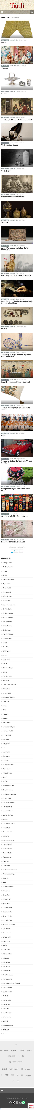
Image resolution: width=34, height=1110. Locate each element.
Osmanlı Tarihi (7, 853)
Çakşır (4, 42)
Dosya (5, 672)
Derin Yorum (6, 651)
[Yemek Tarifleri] (29, 1051)
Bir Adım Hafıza (7, 609)
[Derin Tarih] (4, 1069)
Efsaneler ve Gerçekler (9, 685)
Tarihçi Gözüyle (7, 979)
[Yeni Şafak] (4, 1051)
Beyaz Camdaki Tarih (9, 605)
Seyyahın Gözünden (9, 924)
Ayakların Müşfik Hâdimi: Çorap (14, 516)
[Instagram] (17, 1102)
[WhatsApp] (23, 1102)
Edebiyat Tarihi (7, 676)
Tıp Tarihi (5, 996)
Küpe (3, 435)
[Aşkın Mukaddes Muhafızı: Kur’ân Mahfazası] (17, 235)
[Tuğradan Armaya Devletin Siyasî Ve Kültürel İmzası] (17, 342)
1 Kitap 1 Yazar (7, 563)
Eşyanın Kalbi (5, 40)
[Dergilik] (13, 1080)
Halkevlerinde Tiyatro (9, 727)
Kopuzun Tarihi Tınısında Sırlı (13, 542)
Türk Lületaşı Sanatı (9, 145)
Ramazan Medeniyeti (9, 874)
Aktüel (5, 575)
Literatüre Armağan (9, 802)
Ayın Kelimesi (7, 592)
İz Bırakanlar (6, 756)
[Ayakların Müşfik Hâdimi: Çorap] (17, 503)
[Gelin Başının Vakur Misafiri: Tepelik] (17, 263)
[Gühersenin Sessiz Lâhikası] (17, 184)
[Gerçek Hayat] (6, 1075)
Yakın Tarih (6, 1029)
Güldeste (5, 714)
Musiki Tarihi (6, 828)
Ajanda (5, 571)
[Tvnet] (14, 1051)
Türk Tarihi (6, 1008)
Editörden (6, 680)
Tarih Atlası (6, 962)
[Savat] (17, 81)
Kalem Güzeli (7, 769)
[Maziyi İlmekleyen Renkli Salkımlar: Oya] (17, 476)
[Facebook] (10, 1102)
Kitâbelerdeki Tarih (8, 786)
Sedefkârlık (6, 171)
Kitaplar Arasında (8, 790)
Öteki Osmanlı (7, 857)
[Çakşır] (17, 29)
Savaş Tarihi (6, 895)
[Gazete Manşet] (15, 1062)
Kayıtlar (5, 777)
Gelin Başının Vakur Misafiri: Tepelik (16, 275)
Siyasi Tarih (6, 941)
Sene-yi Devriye (7, 916)
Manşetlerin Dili (7, 807)
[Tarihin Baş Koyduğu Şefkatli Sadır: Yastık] (17, 395)
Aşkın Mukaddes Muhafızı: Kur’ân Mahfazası (15, 249)
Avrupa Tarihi (7, 588)
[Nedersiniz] (18, 1080)
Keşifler (5, 781)
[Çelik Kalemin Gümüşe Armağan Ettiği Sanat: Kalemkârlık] (17, 288)
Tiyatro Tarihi (7, 1000)
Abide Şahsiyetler (8, 567)
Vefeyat (5, 1021)
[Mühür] (17, 316)
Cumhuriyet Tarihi (8, 634)
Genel (4, 706)
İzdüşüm (5, 760)
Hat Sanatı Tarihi (8, 731)
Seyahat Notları (7, 920)
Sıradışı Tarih (7, 937)
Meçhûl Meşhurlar (8, 815)
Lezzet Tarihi (7, 798)
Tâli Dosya (6, 958)
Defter (5, 643)
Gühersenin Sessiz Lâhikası (12, 196)
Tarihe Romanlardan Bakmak (11, 983)
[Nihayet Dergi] (14, 1069)
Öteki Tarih (6, 861)
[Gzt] (22, 1051)
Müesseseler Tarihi (8, 823)
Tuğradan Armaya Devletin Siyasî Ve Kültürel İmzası (16, 355)
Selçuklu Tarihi (7, 912)
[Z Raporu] (25, 1069)
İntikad (5, 748)
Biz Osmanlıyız (7, 621)
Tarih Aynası (6, 966)
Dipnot (5, 664)
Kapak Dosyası (7, 773)
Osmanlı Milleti (7, 844)
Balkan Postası (7, 596)
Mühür (4, 329)
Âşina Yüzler (6, 584)
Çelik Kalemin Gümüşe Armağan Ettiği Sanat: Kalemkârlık (16, 302)
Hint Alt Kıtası (7, 735)
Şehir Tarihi (6, 903)
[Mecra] (11, 1056)
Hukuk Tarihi (6, 743)
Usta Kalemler (7, 1017)
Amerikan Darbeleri (8, 579)
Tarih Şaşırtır (6, 971)
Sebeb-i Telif (6, 899)
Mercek (5, 819)
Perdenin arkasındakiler (10, 870)
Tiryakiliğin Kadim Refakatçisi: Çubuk (16, 119)
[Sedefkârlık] (17, 158)
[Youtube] (20, 1102)
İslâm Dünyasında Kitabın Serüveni (15, 382)
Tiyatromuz (6, 1004)
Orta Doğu (6, 836)
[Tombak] (17, 209)
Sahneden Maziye (8, 886)
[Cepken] (17, 55)
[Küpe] (17, 422)
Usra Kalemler (7, 1013)
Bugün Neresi (7, 630)
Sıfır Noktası (6, 929)
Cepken (4, 68)
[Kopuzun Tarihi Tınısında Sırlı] (17, 529)
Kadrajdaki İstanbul (8, 764)
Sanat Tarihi (6, 891)
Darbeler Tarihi (7, 638)
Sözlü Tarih (6, 950)
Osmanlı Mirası (7, 849)
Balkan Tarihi (6, 600)
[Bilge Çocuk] (12, 1075)
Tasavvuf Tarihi (7, 992)
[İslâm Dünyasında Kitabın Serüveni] (17, 369)
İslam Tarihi (6, 752)
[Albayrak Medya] (16, 1045)
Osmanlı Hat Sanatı (8, 840)
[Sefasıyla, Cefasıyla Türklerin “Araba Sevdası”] (17, 448)
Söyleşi (5, 945)
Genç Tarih (6, 701)
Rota (4, 882)
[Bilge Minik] (17, 1075)
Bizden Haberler (7, 626)
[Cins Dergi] (1, 1075)
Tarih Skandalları (8, 975)
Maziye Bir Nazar (8, 811)
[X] (14, 1102)
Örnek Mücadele (8, 832)
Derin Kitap (6, 647)
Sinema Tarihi (7, 933)
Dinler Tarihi (6, 659)
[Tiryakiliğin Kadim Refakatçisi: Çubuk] (17, 106)
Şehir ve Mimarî (7, 907)
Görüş (5, 710)
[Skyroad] (28, 1075)
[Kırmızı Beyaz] (22, 1075)
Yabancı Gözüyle (8, 1025)
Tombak (4, 222)
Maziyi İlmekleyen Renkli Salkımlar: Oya (15, 490)
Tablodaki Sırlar (7, 954)
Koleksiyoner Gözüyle (9, 794)
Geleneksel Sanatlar (9, 697)
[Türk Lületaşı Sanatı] (17, 132)
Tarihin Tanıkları (7, 987)
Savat (3, 94)
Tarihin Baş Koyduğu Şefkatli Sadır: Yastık (15, 409)
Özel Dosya (6, 865)
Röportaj (5, 878)
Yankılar (5, 1034)
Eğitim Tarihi (6, 689)
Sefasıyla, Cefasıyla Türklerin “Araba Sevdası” (16, 462)
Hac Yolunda (7, 722)
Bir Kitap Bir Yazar (8, 613)
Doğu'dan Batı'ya (8, 668)
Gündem (5, 718)
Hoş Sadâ (6, 739)
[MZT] (21, 1056)
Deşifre (5, 655)
